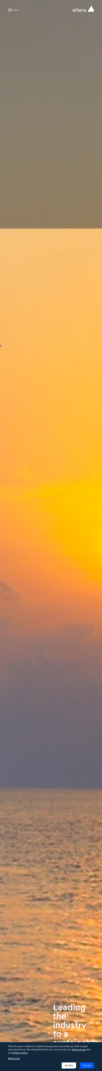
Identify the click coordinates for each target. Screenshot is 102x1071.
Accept (87, 1065)
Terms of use (79, 1049)
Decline (69, 1065)
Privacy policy (19, 1052)
